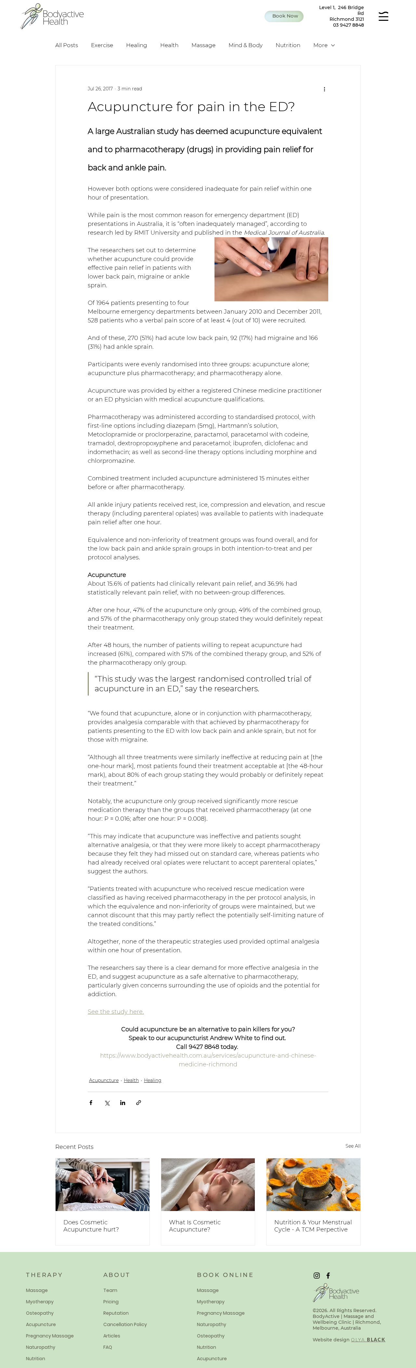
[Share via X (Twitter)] (107, 1103)
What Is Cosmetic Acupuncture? (195, 1226)
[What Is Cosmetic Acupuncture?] (208, 1184)
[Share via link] (139, 1103)
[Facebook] (328, 1275)
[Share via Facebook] (91, 1103)
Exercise (102, 45)
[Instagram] (317, 1275)
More (320, 45)
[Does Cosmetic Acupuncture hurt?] (103, 1184)
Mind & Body (245, 45)
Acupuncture (104, 1080)
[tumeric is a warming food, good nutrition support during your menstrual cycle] (313, 1184)
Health (169, 45)
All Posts (66, 45)
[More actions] (324, 89)
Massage (203, 45)
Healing (136, 45)
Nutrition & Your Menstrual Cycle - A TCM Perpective (313, 1226)
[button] (284, 16)
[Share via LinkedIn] (123, 1103)
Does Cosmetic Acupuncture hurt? (91, 1226)
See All (353, 1146)
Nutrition (288, 45)
